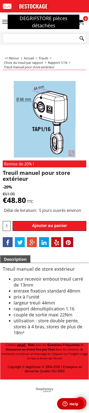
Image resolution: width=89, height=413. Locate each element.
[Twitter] (20, 242)
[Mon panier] (80, 22)
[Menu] (5, 22)
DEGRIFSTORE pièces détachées (43, 22)
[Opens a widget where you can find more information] (70, 404)
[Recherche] (82, 38)
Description (15, 259)
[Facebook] (8, 242)
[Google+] (32, 242)
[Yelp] (56, 242)
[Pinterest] (68, 242)
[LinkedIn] (44, 242)
